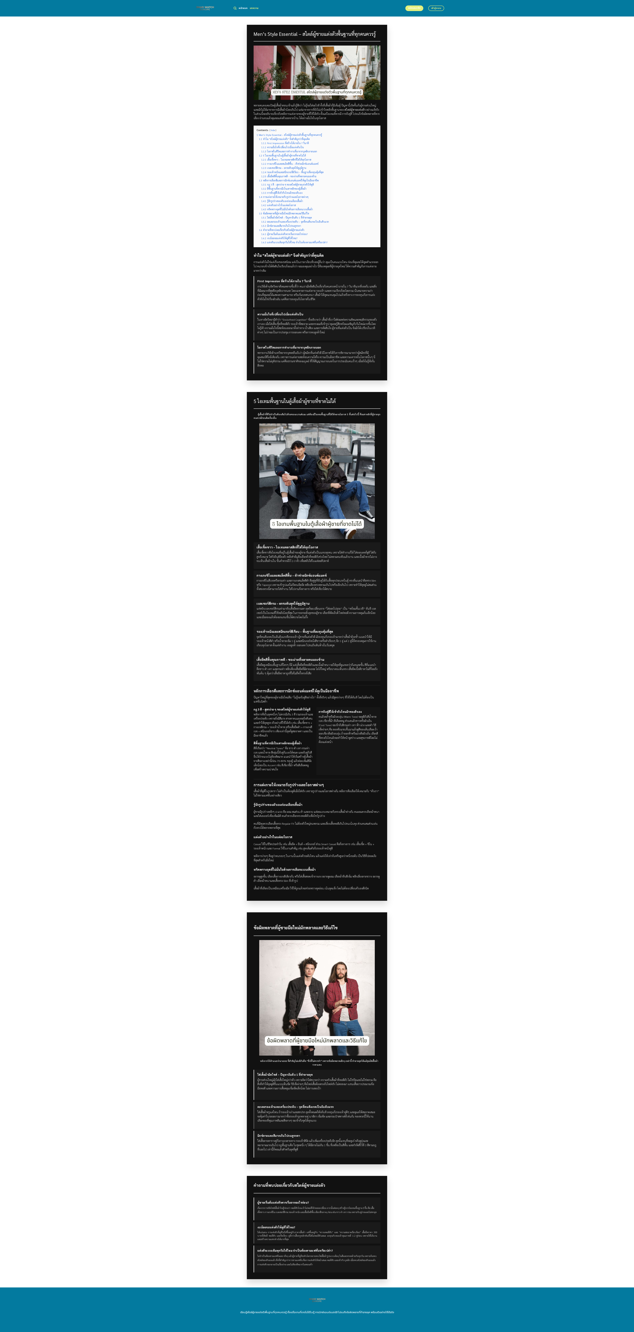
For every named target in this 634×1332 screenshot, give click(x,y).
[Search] (235, 8)
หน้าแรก (243, 8)
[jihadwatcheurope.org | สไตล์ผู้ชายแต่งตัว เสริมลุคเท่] (209, 8)
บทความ (254, 8)
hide (273, 130)
